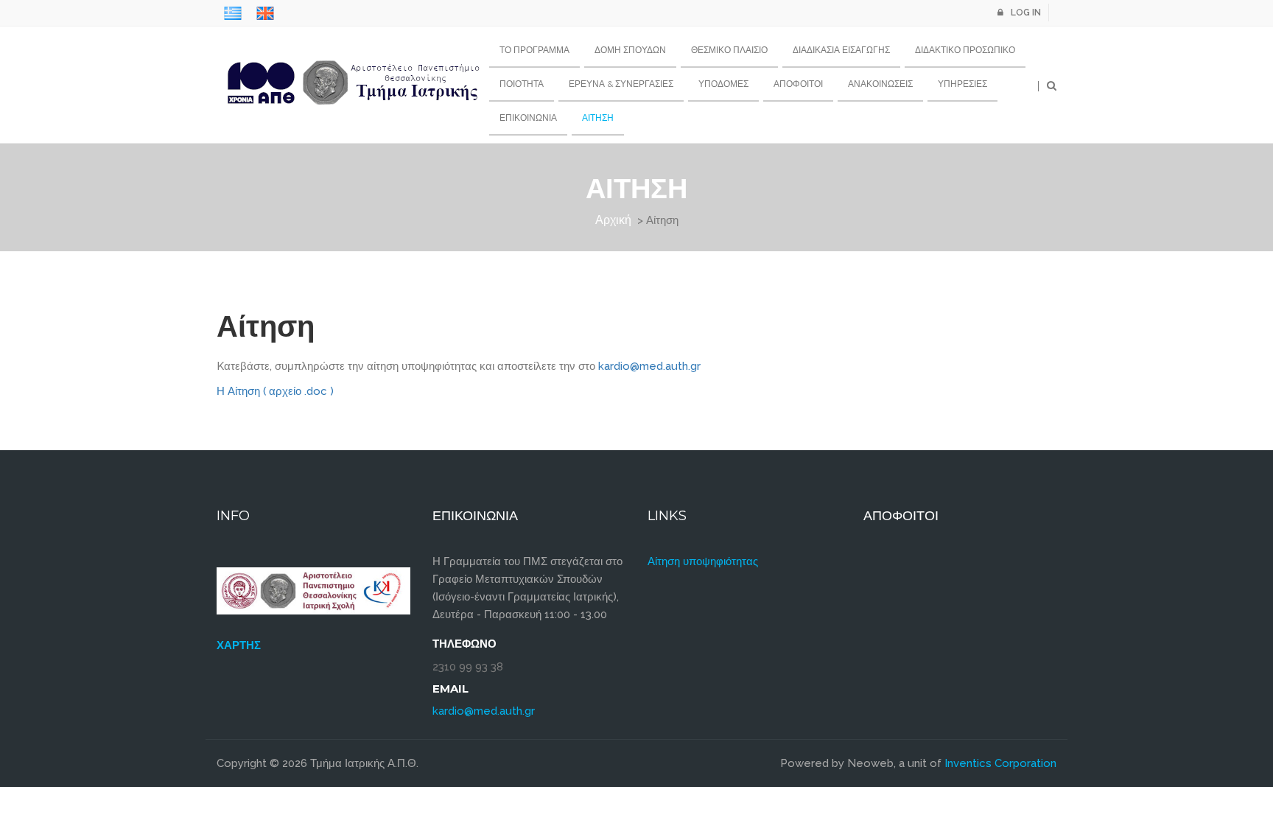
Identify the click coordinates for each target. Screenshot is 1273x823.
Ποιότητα (521, 83)
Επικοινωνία (528, 117)
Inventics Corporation (1000, 763)
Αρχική (613, 220)
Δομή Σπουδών (630, 49)
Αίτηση (598, 117)
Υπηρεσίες (962, 83)
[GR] (233, 13)
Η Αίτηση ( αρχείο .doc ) (275, 391)
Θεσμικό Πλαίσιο (729, 49)
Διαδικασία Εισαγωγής (841, 49)
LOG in (1026, 12)
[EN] (265, 13)
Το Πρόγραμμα (534, 49)
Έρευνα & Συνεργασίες (621, 83)
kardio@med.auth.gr (649, 366)
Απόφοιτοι (798, 83)
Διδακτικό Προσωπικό (965, 49)
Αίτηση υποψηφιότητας (703, 561)
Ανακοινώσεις (880, 83)
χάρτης (239, 645)
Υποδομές (723, 83)
